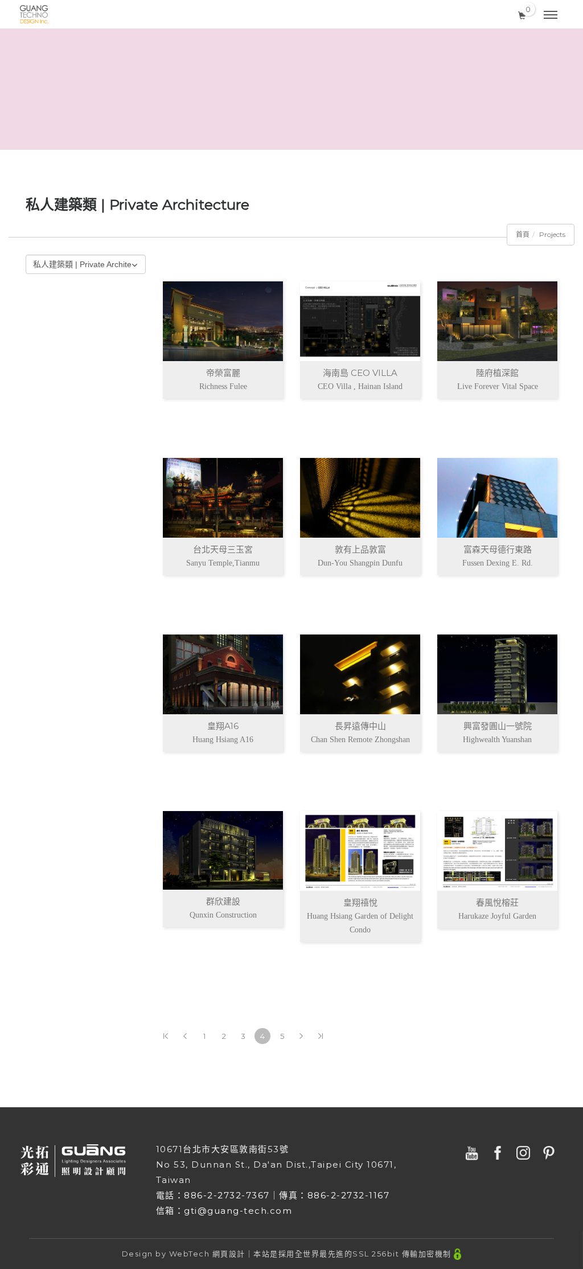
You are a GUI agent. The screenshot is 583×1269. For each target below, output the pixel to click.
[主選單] (550, 15)
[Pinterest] (550, 1152)
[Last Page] (321, 1036)
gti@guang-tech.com (238, 1210)
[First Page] (166, 1036)
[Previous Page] (185, 1036)
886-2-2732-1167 (348, 1195)
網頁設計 (228, 1253)
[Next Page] (301, 1036)
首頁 (522, 234)
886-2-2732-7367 (227, 1195)
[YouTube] (473, 1152)
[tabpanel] (291, 89)
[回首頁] (34, 14)
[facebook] (499, 1152)
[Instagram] (524, 1152)
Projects (552, 234)
